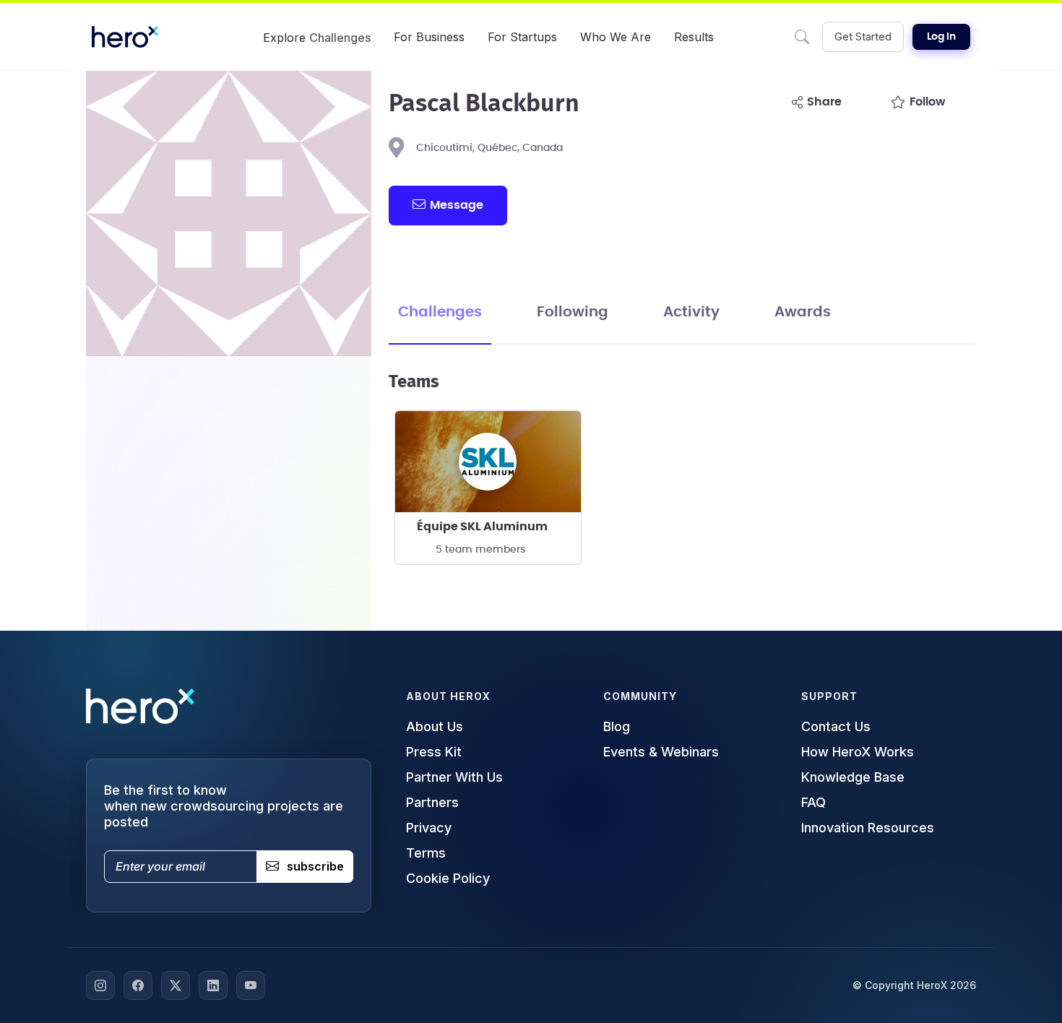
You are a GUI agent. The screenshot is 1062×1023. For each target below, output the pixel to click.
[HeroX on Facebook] (138, 985)
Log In (941, 37)
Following (572, 312)
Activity (691, 312)
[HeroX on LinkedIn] (213, 985)
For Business (429, 37)
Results (694, 37)
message (456, 205)
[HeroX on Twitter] (175, 985)
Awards (802, 312)
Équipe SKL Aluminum (482, 526)
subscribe (315, 866)
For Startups (522, 37)
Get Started (863, 36)
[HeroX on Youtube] (250, 985)
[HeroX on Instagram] (100, 985)
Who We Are (615, 37)
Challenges (440, 312)
